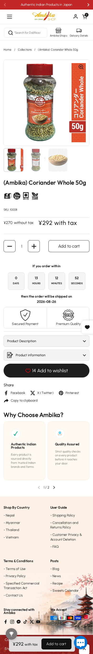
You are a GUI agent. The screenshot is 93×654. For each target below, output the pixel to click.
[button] (84, 16)
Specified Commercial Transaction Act (21, 585)
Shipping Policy (62, 515)
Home (8, 49)
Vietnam (11, 537)
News (55, 576)
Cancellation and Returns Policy (64, 525)
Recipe (56, 583)
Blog (54, 569)
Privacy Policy (15, 576)
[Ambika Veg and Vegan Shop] (46, 14)
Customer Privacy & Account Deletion (66, 537)
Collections (25, 49)
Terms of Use (15, 569)
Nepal (9, 515)
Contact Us (13, 595)
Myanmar (12, 523)
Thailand (11, 530)
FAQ (54, 547)
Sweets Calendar (64, 591)
